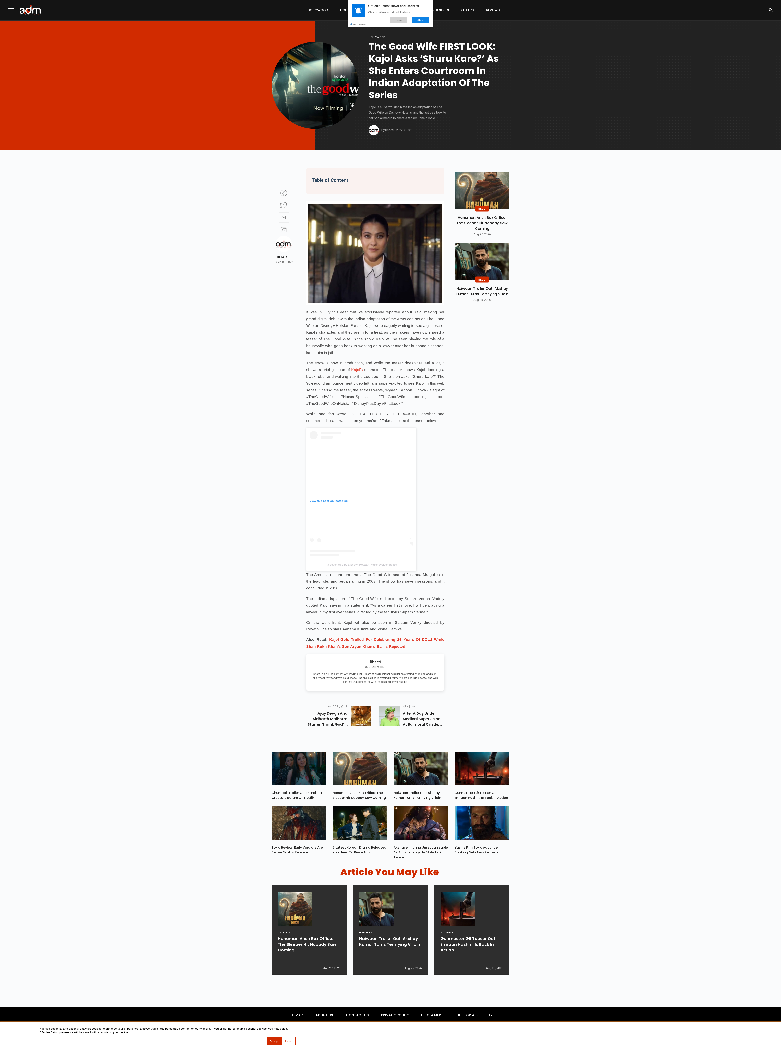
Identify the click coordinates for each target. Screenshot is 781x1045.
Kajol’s (357, 370)
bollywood (377, 37)
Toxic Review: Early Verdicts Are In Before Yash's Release (299, 850)
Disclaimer (431, 1015)
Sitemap (295, 1015)
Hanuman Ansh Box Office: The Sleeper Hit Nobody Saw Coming (482, 223)
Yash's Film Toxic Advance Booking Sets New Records (476, 850)
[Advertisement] (15, 84)
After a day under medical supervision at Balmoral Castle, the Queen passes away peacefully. (422, 719)
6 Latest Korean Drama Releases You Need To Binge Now (359, 850)
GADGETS (284, 932)
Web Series (440, 10)
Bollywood (318, 10)
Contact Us (357, 1015)
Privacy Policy (395, 1015)
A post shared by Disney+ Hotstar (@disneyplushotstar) (361, 564)
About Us (324, 1015)
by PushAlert (359, 24)
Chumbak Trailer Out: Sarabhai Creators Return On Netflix (297, 795)
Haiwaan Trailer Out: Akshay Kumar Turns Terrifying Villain (482, 291)
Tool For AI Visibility (473, 1015)
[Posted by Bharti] (374, 130)
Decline (288, 1041)
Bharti (283, 257)
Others (467, 10)
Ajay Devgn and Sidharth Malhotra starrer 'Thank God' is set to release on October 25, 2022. (328, 719)
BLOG (482, 208)
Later (398, 20)
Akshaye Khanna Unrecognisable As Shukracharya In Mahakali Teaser (421, 852)
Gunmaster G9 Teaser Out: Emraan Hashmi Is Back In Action (481, 795)
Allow (420, 20)
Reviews (493, 10)
